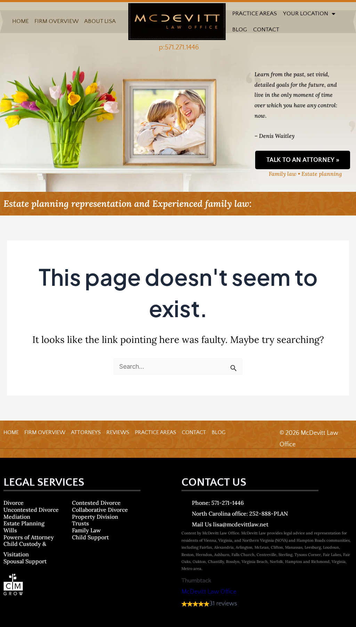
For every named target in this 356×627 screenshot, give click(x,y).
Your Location (305, 13)
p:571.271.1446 (179, 47)
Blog (239, 29)
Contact (266, 29)
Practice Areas (254, 13)
